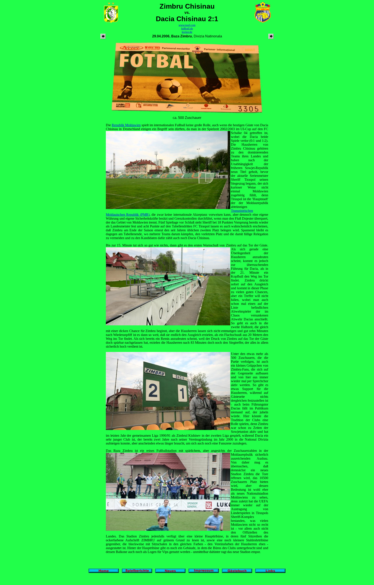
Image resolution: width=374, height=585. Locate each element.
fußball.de (187, 28)
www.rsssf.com (187, 25)
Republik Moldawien (126, 125)
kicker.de (187, 32)
